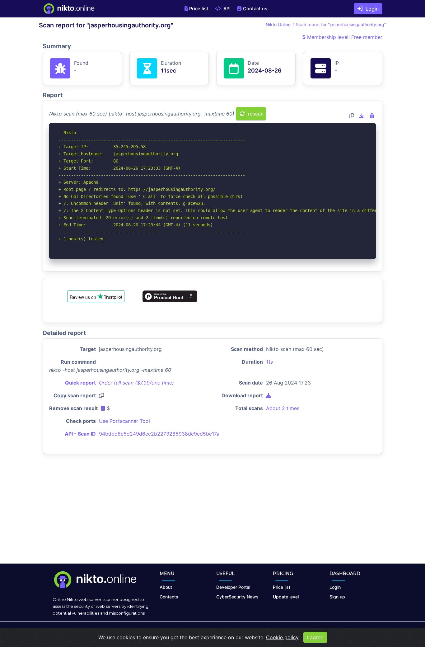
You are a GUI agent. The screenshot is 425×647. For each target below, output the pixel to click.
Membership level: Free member (344, 37)
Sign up (337, 596)
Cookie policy (282, 637)
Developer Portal (233, 587)
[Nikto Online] (69, 9)
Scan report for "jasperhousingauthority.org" (341, 24)
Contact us (255, 9)
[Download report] (361, 116)
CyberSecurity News (237, 596)
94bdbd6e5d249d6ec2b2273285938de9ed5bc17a (159, 434)
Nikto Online (278, 24)
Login (370, 9)
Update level (286, 596)
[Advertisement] (212, 513)
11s (269, 362)
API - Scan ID (80, 434)
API (226, 9)
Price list (198, 9)
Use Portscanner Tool (124, 421)
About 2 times (282, 408)
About (166, 587)
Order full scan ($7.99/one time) (136, 383)
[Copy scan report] (351, 115)
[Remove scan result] (372, 116)
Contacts (169, 596)
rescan (255, 114)
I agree (315, 637)
